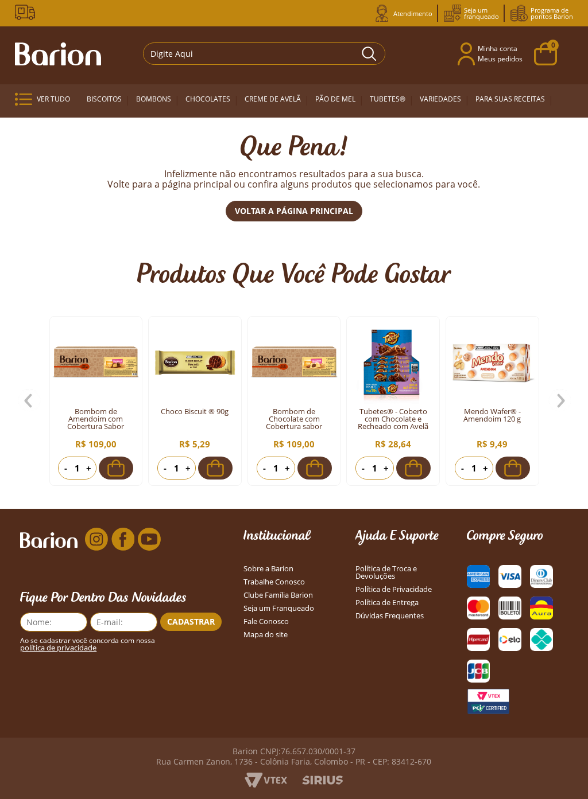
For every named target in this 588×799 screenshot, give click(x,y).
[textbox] (264, 53)
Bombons (153, 99)
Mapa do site (265, 634)
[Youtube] (149, 540)
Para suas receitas (510, 99)
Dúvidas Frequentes (389, 615)
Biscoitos (104, 99)
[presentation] (29, 401)
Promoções (105, 130)
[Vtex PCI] (488, 701)
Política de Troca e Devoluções (386, 572)
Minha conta (497, 48)
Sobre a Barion (268, 568)
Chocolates (207, 99)
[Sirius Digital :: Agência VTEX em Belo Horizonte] (322, 781)
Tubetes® (387, 99)
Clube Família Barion (278, 595)
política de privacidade (58, 648)
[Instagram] (96, 540)
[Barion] (58, 53)
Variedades (440, 99)
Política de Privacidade (393, 589)
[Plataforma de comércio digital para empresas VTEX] (266, 784)
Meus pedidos (500, 59)
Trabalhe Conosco (274, 582)
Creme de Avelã (273, 99)
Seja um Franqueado (278, 608)
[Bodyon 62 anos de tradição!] (27, 12)
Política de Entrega (387, 602)
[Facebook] (122, 540)
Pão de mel (335, 99)
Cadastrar (191, 621)
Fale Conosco (266, 621)
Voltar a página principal (294, 210)
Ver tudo (53, 99)
